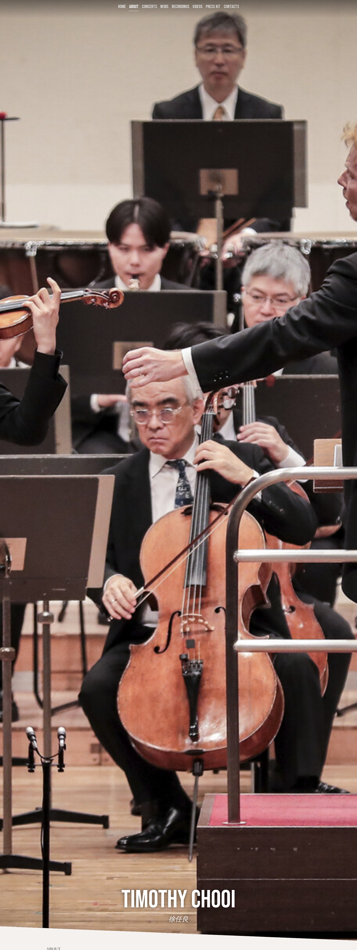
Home (122, 7)
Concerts (149, 7)
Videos (197, 7)
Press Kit (213, 7)
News (164, 7)
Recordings (180, 7)
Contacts (231, 7)
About (134, 7)
